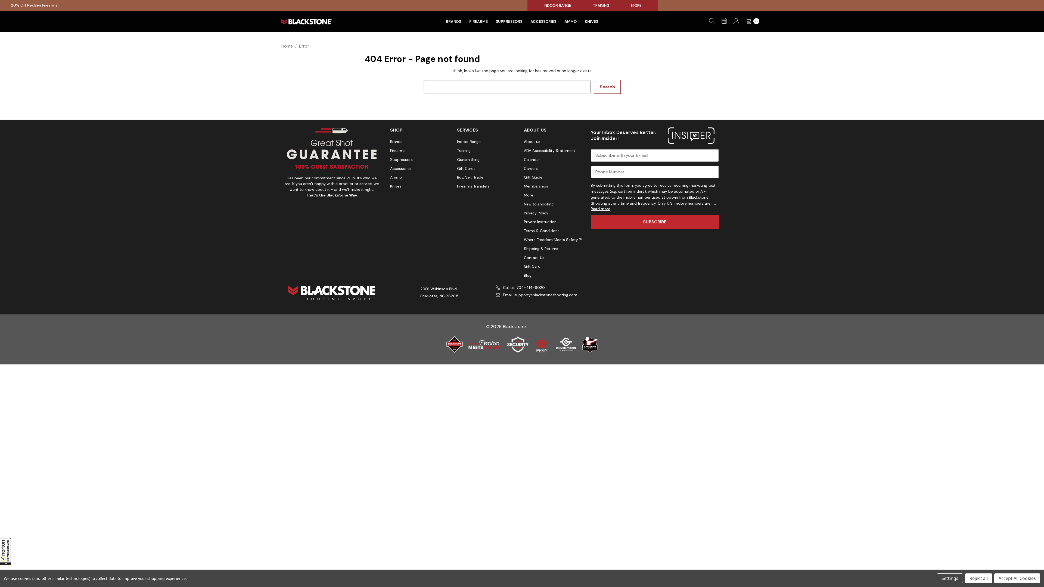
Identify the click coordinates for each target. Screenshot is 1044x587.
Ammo (396, 177)
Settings (950, 578)
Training (464, 150)
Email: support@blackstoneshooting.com (540, 294)
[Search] (712, 21)
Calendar (532, 159)
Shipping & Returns (541, 248)
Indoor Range (469, 141)
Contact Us (534, 257)
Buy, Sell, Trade (470, 177)
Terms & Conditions (542, 230)
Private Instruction (540, 221)
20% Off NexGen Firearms (34, 5)
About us (532, 141)
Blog (528, 275)
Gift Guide (533, 177)
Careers (531, 168)
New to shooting (539, 204)
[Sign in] (736, 21)
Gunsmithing (468, 159)
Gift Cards (466, 168)
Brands (396, 141)
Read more (600, 209)
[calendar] (724, 21)
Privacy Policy (536, 213)
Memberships (536, 186)
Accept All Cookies (1017, 578)
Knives (395, 186)
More (528, 195)
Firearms (397, 150)
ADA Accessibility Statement (549, 150)
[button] (5, 551)
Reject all (979, 578)
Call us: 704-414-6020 (524, 287)
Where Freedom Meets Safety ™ (553, 239)
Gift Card (532, 266)
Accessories (401, 168)
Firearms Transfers (473, 186)
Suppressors (401, 159)
